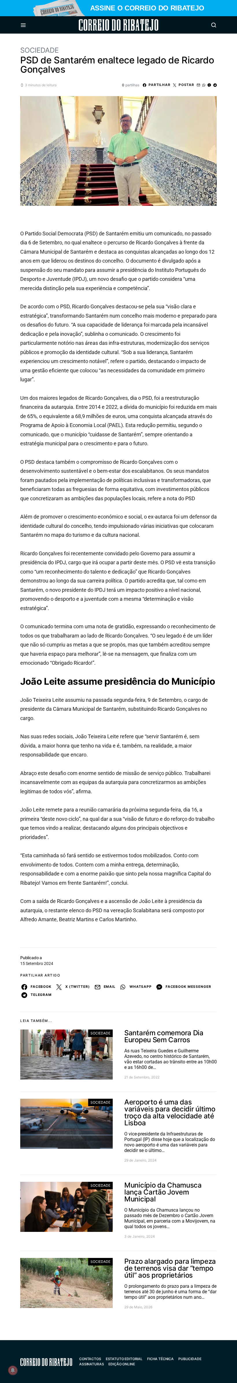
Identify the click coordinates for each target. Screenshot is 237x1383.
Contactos (90, 1359)
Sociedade (39, 50)
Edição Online (121, 1364)
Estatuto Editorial (124, 1359)
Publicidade (189, 1359)
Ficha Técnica (160, 1359)
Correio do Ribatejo (105, 24)
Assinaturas (91, 1364)
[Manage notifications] (12, 1370)
